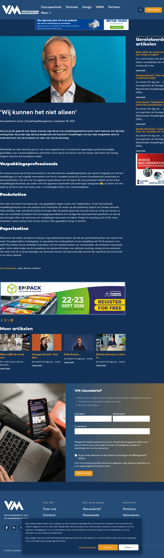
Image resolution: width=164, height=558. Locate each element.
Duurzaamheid (7, 121)
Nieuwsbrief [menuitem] (92, 509)
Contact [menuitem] (49, 515)
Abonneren (153, 10)
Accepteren (108, 547)
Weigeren (129, 547)
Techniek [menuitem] (71, 7)
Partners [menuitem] (114, 7)
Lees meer (5, 369)
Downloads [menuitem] (91, 515)
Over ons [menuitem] (49, 509)
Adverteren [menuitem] (131, 515)
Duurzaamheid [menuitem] (51, 7)
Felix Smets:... (72, 354)
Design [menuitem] (87, 7)
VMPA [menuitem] (100, 7)
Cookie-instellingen (87, 547)
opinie (20, 121)
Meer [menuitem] (44, 13)
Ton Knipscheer (8, 268)
